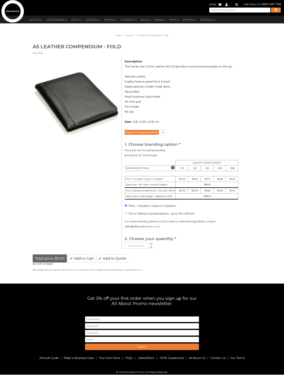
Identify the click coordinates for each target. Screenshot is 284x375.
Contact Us (217, 358)
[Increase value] (151, 244)
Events (109, 19)
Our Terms (237, 358)
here (140, 270)
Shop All (35, 19)
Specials (206, 19)
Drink (159, 19)
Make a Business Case (79, 358)
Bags (144, 19)
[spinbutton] (137, 245)
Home (119, 35)
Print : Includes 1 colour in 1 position (152, 206)
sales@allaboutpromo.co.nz (142, 226)
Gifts (74, 19)
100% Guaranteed (172, 358)
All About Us (197, 358)
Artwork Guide (49, 358)
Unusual (91, 19)
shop (213, 4)
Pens (172, 19)
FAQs (129, 358)
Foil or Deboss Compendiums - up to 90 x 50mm (161, 213)
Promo (188, 19)
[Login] (226, 4)
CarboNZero (146, 358)
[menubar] (133, 19)
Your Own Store (109, 358)
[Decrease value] (151, 247)
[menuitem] (35, 19)
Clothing (127, 19)
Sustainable (56, 19)
